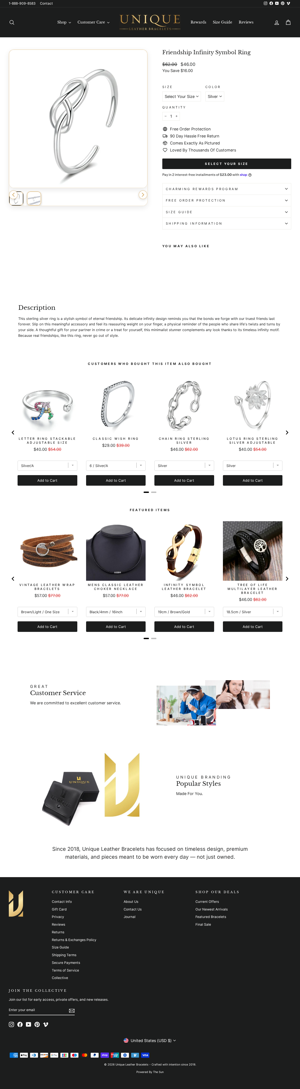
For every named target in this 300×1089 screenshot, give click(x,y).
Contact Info (62, 902)
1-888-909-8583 (22, 3)
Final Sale (203, 924)
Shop (62, 22)
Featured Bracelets (210, 917)
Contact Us (133, 909)
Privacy (58, 917)
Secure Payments (66, 963)
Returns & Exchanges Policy (74, 940)
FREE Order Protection (196, 200)
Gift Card (59, 909)
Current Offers (207, 902)
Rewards (198, 22)
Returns (58, 932)
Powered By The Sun (150, 1072)
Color (213, 87)
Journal (130, 917)
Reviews (246, 22)
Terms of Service (65, 970)
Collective (60, 978)
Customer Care (92, 22)
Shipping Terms (64, 955)
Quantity (174, 107)
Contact (46, 3)
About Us (131, 902)
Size (167, 87)
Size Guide (222, 22)
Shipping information (194, 223)
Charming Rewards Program (202, 189)
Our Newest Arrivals (211, 909)
